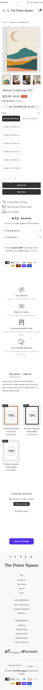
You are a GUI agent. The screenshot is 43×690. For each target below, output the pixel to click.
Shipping (21, 625)
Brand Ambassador (21, 609)
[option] (21, 50)
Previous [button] (4, 50)
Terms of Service (21, 642)
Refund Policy (21, 634)
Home (5, 22)
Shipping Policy (21, 638)
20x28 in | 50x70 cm (11, 152)
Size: (4, 113)
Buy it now (21, 192)
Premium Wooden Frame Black (32, 430)
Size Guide (21, 584)
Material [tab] (27, 374)
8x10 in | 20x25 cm (11, 118)
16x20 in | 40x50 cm (11, 135)
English (30, 666)
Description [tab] (15, 374)
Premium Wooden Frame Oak (11, 430)
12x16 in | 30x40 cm (11, 127)
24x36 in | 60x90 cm (12, 160)
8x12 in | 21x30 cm (30, 118)
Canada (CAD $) (14, 665)
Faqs (22, 593)
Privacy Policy (21, 629)
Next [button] (38, 50)
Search (21, 588)
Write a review (21, 504)
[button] (7, 101)
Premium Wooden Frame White (11, 465)
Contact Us (21, 580)
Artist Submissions (21, 605)
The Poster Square (19, 671)
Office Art (21, 613)
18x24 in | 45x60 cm (11, 143)
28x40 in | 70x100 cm (12, 168)
